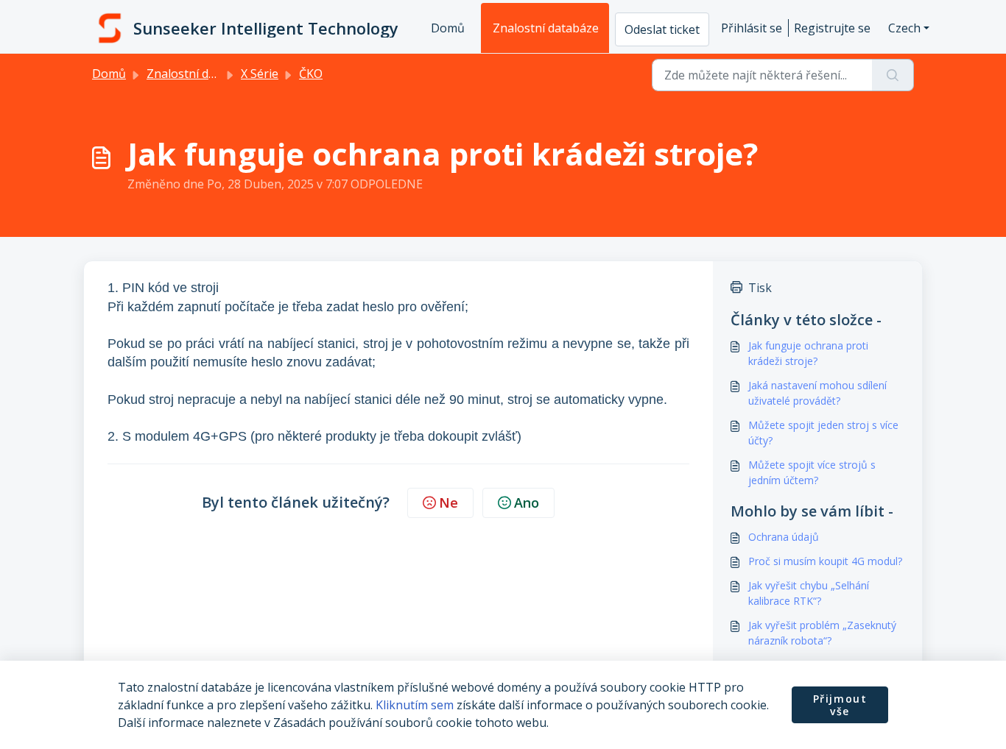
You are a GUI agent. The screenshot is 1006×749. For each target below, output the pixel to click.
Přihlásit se (751, 28)
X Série (259, 73)
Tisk (760, 288)
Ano (526, 502)
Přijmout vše (840, 705)
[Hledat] (893, 75)
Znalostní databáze (546, 28)
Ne (448, 502)
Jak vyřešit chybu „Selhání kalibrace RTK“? (808, 593)
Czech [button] (904, 28)
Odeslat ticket (662, 29)
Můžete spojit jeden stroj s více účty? (823, 432)
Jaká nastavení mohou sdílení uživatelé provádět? (817, 393)
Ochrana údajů (783, 537)
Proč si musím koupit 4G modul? (825, 561)
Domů (448, 28)
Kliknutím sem (415, 705)
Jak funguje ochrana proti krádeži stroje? (808, 353)
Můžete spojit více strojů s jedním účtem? (812, 472)
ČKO (311, 73)
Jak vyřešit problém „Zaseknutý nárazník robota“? (822, 632)
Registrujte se (832, 28)
